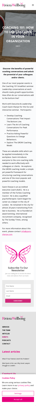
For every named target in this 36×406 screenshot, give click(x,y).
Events (18, 46)
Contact (6, 344)
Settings (18, 393)
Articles (6, 334)
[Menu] (33, 5)
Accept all (18, 399)
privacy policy (24, 385)
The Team (6, 330)
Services (5, 327)
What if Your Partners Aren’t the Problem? (15, 359)
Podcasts (6, 340)
